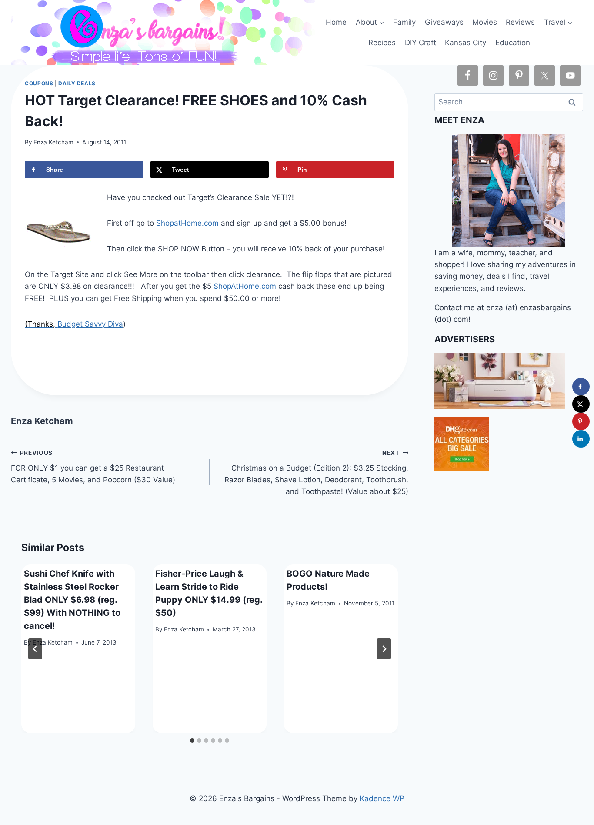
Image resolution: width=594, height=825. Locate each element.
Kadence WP (382, 798)
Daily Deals (77, 83)
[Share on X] (581, 404)
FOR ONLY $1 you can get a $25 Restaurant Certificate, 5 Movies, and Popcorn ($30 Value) (93, 466)
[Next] (384, 648)
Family (404, 22)
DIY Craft (420, 42)
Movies (484, 22)
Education (512, 42)
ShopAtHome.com (245, 286)
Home (336, 22)
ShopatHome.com (187, 223)
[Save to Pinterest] (581, 421)
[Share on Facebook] (581, 386)
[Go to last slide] (35, 648)
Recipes (382, 42)
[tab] (192, 740)
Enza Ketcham (53, 142)
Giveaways (444, 22)
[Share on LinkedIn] (581, 439)
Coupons (39, 83)
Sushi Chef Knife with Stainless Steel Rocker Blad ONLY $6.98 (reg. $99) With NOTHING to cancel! (72, 599)
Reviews (520, 22)
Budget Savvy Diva (90, 324)
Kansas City (465, 42)
